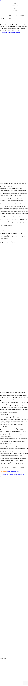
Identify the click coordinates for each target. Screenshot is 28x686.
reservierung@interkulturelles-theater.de (11, 32)
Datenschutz (22, 474)
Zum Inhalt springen (4, 0)
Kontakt (15, 12)
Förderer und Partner (7, 474)
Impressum (17, 474)
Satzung (13, 474)
